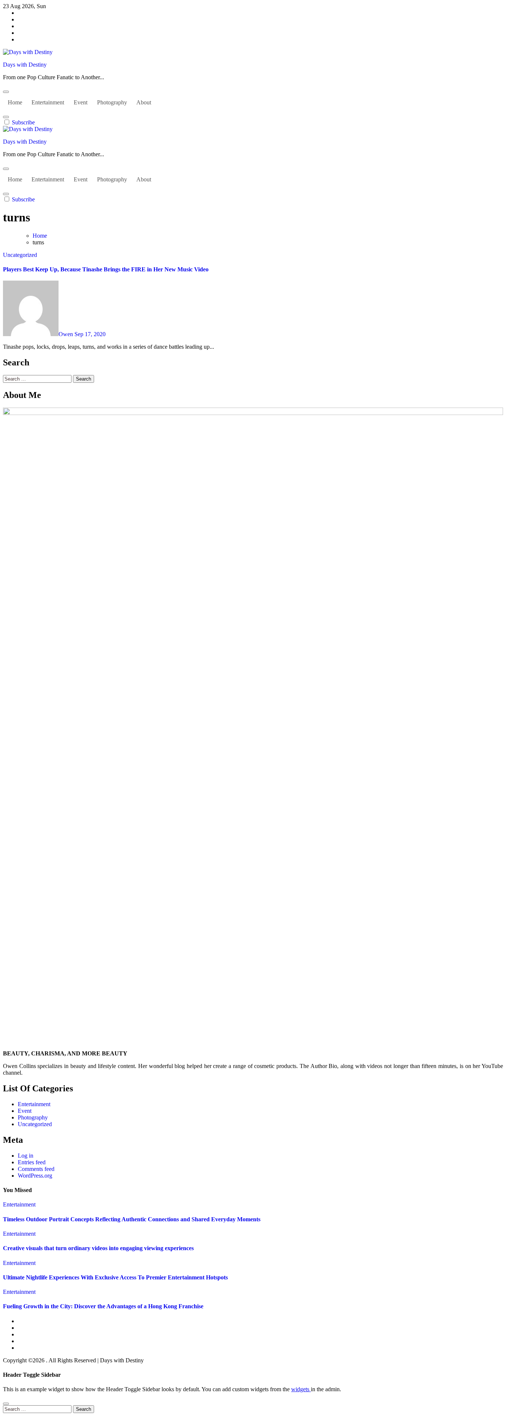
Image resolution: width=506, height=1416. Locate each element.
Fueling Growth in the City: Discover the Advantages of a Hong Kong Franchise (103, 1306)
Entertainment (47, 102)
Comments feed (36, 1169)
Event (80, 102)
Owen (66, 334)
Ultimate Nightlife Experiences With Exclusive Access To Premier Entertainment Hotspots (115, 1277)
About (143, 102)
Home (15, 102)
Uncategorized (20, 255)
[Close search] (6, 1404)
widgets (301, 1389)
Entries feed (32, 1162)
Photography (112, 102)
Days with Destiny (25, 64)
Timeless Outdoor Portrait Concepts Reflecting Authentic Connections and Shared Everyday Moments (131, 1219)
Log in (25, 1155)
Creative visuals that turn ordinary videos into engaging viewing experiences (98, 1248)
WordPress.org (35, 1175)
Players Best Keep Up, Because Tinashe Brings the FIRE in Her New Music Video (106, 269)
